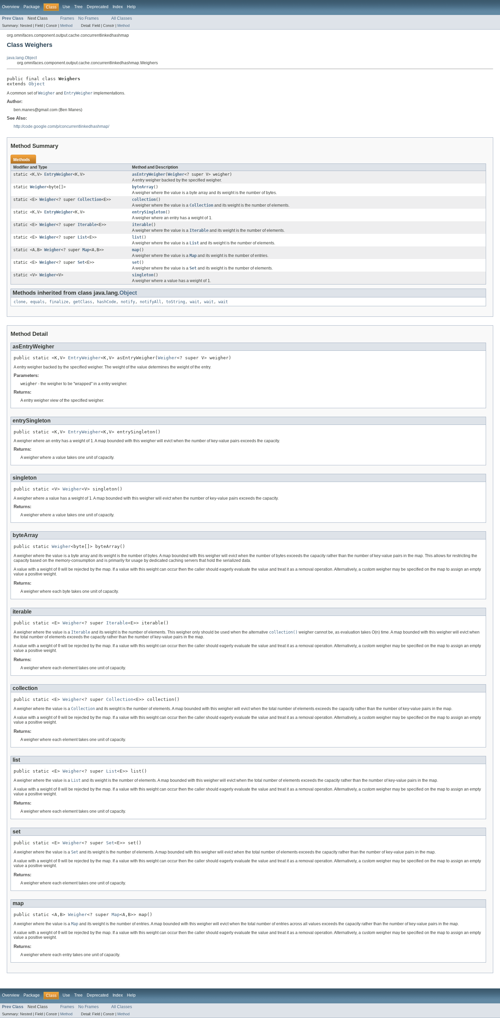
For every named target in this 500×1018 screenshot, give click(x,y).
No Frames (88, 18)
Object (37, 83)
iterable (141, 224)
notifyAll (150, 301)
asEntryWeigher (148, 174)
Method (66, 25)
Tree (78, 6)
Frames (67, 18)
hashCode (106, 301)
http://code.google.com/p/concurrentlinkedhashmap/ (61, 126)
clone (20, 301)
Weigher (176, 174)
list (136, 237)
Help (131, 6)
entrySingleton (148, 212)
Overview (10, 6)
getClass (82, 301)
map (135, 249)
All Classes (121, 18)
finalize (58, 301)
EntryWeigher (58, 174)
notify (128, 301)
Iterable (87, 224)
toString (175, 301)
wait (194, 301)
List (82, 237)
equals (37, 301)
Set (81, 262)
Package (31, 6)
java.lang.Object (22, 57)
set (135, 262)
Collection (89, 199)
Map (85, 249)
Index (118, 6)
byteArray (142, 187)
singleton (142, 275)
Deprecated (98, 6)
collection (144, 199)
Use (66, 6)
